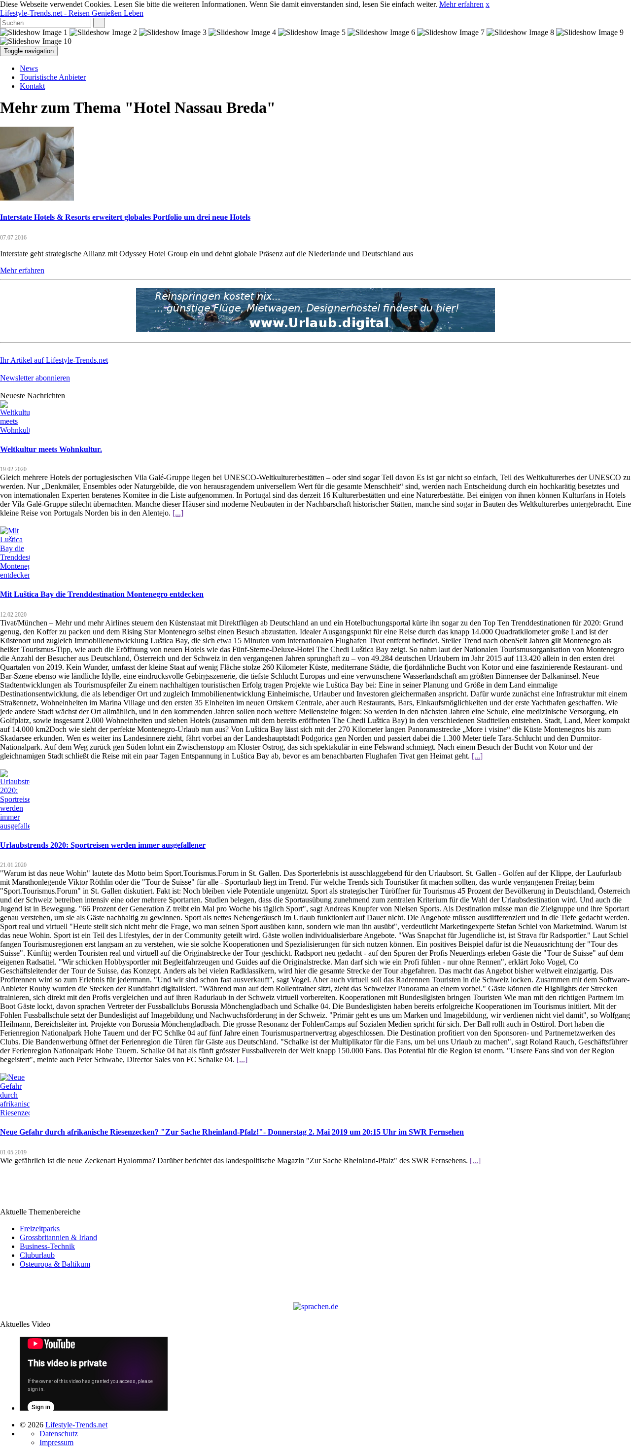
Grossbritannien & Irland (58, 1237)
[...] (178, 513)
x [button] (488, 4)
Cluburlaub (37, 1255)
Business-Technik (47, 1246)
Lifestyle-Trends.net (71, 13)
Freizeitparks (40, 1228)
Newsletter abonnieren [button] (35, 378)
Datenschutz (58, 1433)
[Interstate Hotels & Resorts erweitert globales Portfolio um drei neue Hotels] (37, 198)
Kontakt (32, 86)
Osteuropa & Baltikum (55, 1264)
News (29, 68)
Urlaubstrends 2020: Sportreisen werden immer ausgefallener (103, 845)
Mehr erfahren (461, 4)
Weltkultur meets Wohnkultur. (51, 449)
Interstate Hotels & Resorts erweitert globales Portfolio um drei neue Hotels (125, 217)
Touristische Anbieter (53, 77)
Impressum (56, 1442)
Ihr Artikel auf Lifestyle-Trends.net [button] (54, 360)
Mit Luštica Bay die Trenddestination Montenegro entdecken (102, 594)
